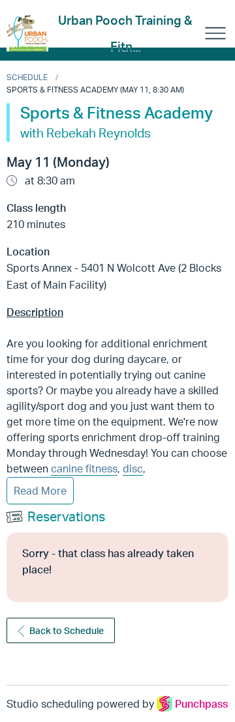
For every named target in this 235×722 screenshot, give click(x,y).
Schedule (27, 77)
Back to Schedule (66, 630)
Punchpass (201, 703)
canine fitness (84, 468)
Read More (40, 490)
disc (133, 468)
